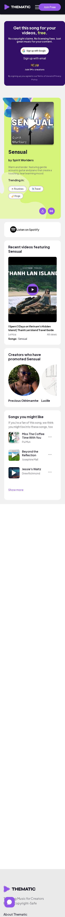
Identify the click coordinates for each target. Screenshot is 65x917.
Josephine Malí (30, 459)
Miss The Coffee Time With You (33, 435)
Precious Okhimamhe (23, 400)
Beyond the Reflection (30, 453)
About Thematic (15, 914)
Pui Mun (26, 441)
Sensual (17, 152)
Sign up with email (34, 58)
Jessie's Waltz (31, 469)
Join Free (50, 7)
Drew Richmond (31, 473)
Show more (15, 490)
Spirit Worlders (23, 160)
